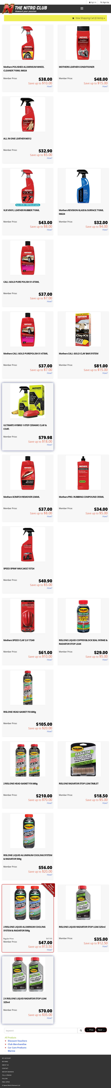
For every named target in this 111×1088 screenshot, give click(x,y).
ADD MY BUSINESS (8, 1072)
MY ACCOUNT (6, 1058)
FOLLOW (4, 1078)
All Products (10, 1037)
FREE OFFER (6, 1082)
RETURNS (5, 1061)
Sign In (93, 2)
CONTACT (5, 1068)
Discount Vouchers (17, 1040)
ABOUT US (5, 1065)
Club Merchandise (17, 1044)
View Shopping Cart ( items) (89, 18)
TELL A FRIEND (6, 1075)
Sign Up (105, 2)
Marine (11, 1050)
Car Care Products (17, 1047)
